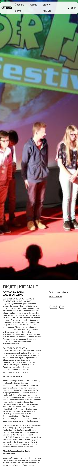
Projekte (33, 4)
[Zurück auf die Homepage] (7, 8)
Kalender (46, 4)
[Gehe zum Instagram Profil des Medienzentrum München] (75, 8)
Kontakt (47, 10)
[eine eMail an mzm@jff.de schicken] (72, 8)
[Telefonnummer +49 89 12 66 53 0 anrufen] (68, 8)
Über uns (19, 4)
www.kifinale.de (55, 297)
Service (19, 10)
